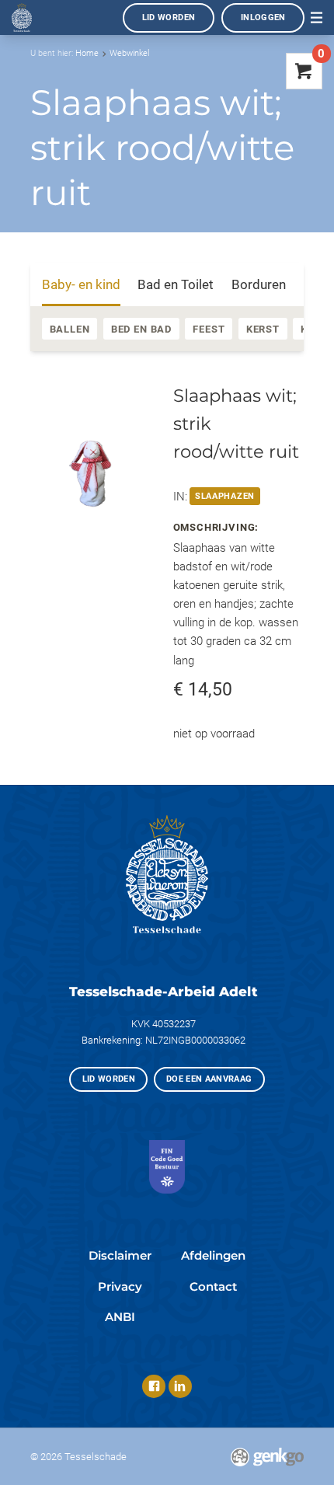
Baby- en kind (81, 284)
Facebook (153, 1386)
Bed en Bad (141, 329)
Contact (213, 1286)
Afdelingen (213, 1255)
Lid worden (169, 17)
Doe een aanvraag (209, 1079)
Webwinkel (129, 53)
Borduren (258, 284)
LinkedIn (180, 1386)
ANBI (120, 1316)
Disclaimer (120, 1255)
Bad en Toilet (175, 284)
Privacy (120, 1286)
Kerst (263, 329)
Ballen (70, 329)
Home (87, 53)
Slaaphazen (225, 496)
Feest (208, 329)
